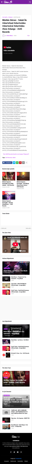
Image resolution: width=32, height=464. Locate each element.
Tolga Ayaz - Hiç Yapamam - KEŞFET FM (20, 418)
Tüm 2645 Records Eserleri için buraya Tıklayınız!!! (16, 154)
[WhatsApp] (17, 162)
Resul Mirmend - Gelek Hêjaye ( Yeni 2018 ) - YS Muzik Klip (19, 425)
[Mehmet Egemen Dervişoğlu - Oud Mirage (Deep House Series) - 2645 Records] (23, 176)
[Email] (23, 162)
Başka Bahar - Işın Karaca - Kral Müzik (15, 271)
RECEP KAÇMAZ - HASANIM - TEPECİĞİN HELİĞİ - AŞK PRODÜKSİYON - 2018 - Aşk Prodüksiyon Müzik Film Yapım (16, 401)
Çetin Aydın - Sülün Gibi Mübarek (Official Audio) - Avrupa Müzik (18, 284)
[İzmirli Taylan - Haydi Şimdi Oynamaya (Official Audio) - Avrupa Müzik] (6, 292)
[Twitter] (14, 162)
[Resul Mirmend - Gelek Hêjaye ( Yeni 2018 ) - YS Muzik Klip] (6, 426)
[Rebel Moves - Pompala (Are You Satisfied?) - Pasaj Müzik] (6, 278)
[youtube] (17, 452)
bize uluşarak (12, 446)
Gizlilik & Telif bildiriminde (22, 446)
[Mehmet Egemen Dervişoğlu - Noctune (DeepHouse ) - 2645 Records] (8, 195)
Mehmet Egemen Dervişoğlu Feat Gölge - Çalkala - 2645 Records (8, 183)
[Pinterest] (20, 162)
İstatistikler (20, 461)
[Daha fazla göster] (26, 162)
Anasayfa (6, 461)
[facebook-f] (11, 452)
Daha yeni (4, 228)
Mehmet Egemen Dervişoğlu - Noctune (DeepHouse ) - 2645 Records (7, 203)
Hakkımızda (13, 461)
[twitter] (14, 452)
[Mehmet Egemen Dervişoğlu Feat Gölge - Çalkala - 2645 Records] (8, 176)
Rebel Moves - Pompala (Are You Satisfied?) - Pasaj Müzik (18, 277)
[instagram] (21, 452)
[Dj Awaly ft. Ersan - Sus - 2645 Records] (6, 355)
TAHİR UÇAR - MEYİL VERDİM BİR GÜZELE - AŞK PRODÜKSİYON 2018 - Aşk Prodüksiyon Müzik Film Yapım (19, 412)
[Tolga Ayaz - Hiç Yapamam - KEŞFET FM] (6, 420)
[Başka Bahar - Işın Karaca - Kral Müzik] (6, 341)
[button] (2, 2)
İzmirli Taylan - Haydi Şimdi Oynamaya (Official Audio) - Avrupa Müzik (20, 291)
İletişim (26, 461)
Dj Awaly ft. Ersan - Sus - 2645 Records (20, 353)
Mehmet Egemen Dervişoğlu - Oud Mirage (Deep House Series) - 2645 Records (23, 184)
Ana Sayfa (4, 17)
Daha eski (28, 228)
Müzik (14, 157)
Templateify (18, 458)
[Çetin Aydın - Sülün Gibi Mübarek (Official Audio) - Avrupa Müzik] (6, 285)
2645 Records (17, 17)
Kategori (10, 17)
